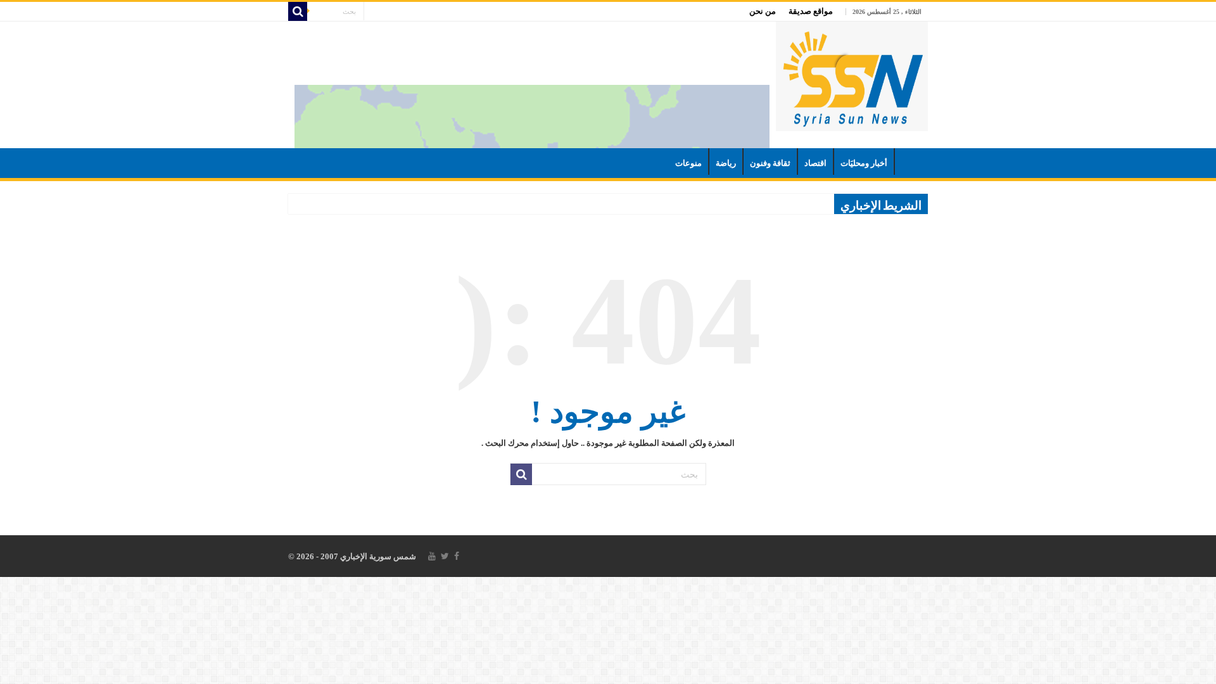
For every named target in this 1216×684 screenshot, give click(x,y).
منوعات (688, 163)
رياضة (726, 163)
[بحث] (297, 11)
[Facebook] (456, 556)
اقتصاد (815, 163)
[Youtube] (432, 556)
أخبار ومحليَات (863, 163)
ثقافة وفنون (770, 163)
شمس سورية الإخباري (377, 556)
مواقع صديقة (810, 11)
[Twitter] (445, 556)
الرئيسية (911, 161)
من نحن (762, 11)
